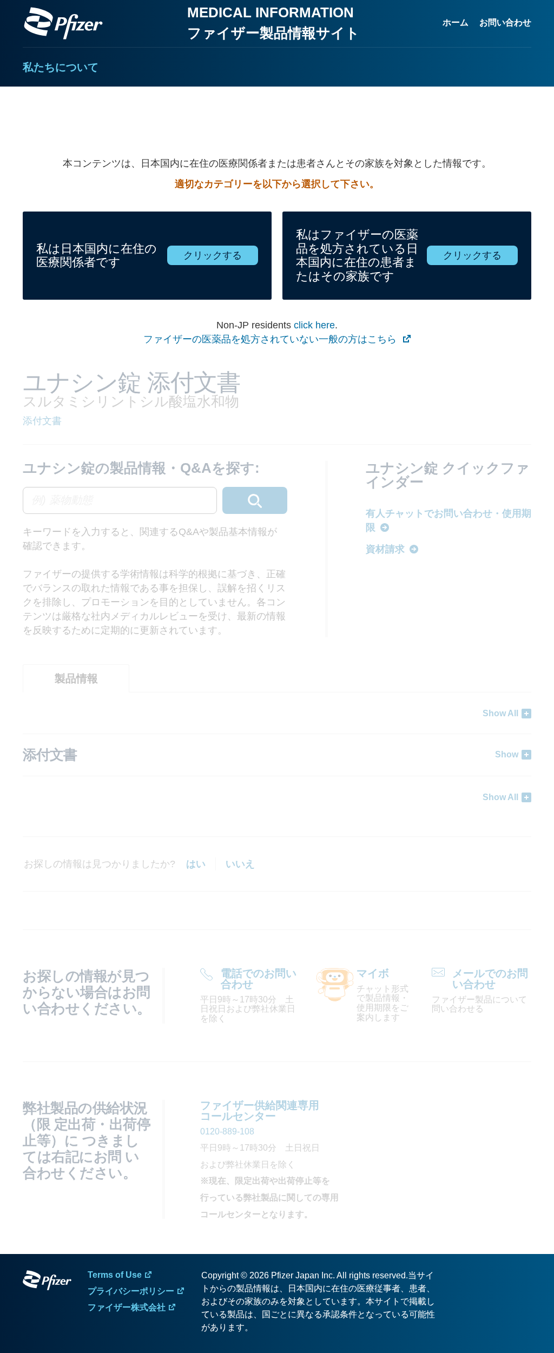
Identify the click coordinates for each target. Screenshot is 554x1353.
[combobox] (155, 500)
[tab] (76, 678)
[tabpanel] (277, 755)
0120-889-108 (227, 1131)
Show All (500, 713)
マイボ (373, 973)
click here (314, 325)
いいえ (240, 864)
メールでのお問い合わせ (490, 978)
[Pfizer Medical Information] (47, 1282)
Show (506, 754)
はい (196, 864)
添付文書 (42, 420)
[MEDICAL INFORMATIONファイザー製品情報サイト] (63, 23)
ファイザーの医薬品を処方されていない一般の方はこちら (271, 339)
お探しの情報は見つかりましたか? (99, 864)
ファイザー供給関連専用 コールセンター (259, 1110)
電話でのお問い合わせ (258, 978)
